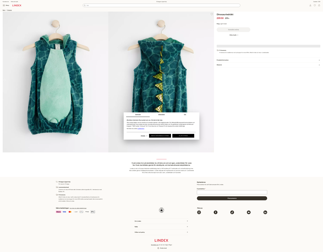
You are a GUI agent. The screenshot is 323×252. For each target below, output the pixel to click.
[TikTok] (232, 212)
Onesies (9, 10)
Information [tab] (161, 114)
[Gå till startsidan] (16, 5)
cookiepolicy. (141, 128)
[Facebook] (215, 212)
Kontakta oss (154, 245)
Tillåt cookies (183, 136)
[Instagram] (199, 212)
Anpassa (143, 136)
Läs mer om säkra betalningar (78, 208)
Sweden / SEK (316, 1)
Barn (4, 10)
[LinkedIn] (265, 212)
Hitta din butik (14, 1)
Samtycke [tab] (138, 114)
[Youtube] (249, 212)
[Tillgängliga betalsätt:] (91, 212)
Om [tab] (185, 114)
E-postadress (201, 189)
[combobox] (161, 5)
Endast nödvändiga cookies (160, 136)
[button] (55, 82)
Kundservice (6, 1)
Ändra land (163, 248)
